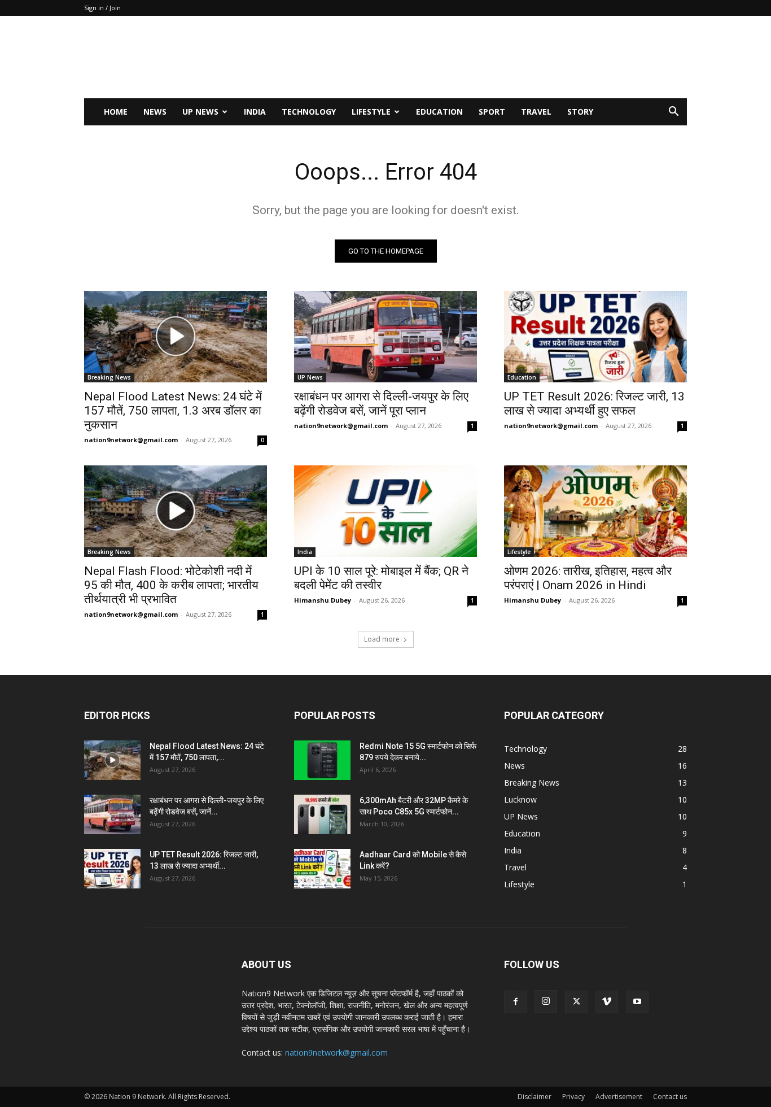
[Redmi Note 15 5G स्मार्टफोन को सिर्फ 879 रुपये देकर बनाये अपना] (322, 760)
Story (580, 111)
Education (439, 111)
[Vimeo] (606, 1002)
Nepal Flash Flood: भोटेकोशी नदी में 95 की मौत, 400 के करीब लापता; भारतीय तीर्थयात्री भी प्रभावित (171, 585)
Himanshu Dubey (322, 600)
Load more (382, 639)
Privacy (573, 1096)
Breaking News (109, 377)
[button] (673, 112)
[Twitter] (576, 1002)
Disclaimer (534, 1096)
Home (116, 111)
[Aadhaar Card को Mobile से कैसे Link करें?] (322, 868)
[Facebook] (515, 1002)
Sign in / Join (102, 7)
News (155, 111)
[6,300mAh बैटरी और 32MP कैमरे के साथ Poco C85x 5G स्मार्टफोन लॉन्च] (322, 814)
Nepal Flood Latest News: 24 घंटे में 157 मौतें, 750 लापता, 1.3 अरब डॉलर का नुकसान (173, 411)
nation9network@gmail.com (131, 439)
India (255, 111)
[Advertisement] (481, 57)
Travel (536, 111)
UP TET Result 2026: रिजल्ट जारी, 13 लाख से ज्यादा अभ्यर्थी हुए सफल (594, 403)
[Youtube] (637, 1002)
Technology (309, 111)
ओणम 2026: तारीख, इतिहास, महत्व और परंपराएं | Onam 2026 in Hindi (588, 578)
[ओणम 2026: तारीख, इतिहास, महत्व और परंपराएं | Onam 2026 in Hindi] (595, 511)
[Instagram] (546, 1001)
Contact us (670, 1096)
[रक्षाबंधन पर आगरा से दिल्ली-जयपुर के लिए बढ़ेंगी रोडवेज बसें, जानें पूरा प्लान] (385, 336)
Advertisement (618, 1096)
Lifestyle (371, 111)
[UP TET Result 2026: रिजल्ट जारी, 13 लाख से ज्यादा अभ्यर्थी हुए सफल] (595, 336)
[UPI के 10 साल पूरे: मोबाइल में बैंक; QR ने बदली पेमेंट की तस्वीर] (385, 511)
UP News (200, 111)
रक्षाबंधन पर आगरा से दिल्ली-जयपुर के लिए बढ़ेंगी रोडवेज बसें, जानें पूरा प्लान (381, 403)
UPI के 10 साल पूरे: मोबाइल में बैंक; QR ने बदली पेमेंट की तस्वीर (381, 578)
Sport (492, 111)
